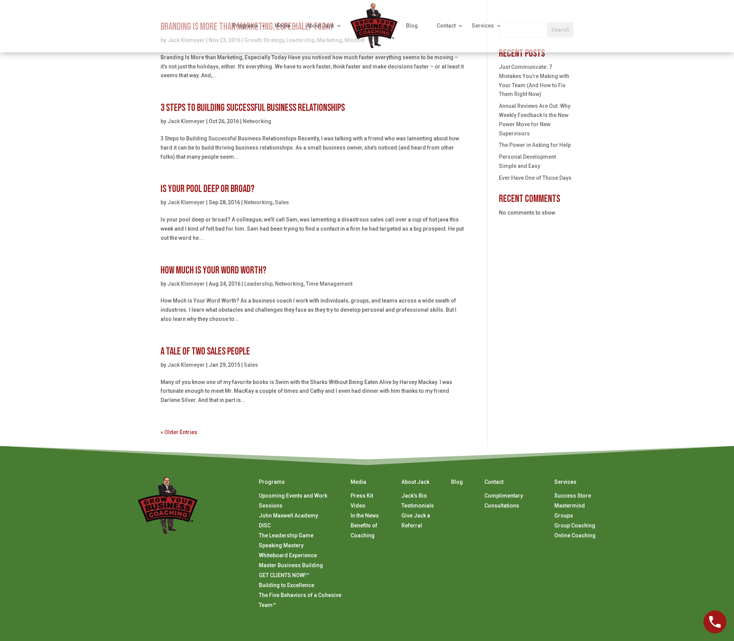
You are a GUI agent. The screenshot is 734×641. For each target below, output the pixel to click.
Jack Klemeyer (186, 121)
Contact (446, 26)
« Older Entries (179, 432)
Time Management (329, 284)
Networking (257, 121)
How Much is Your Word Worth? (213, 271)
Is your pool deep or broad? (208, 189)
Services (483, 26)
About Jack (320, 26)
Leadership (258, 284)
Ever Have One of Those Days (535, 178)
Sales (282, 202)
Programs (245, 26)
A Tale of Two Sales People (205, 352)
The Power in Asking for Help (535, 145)
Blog (412, 26)
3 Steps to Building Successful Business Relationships (253, 108)
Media (282, 26)
